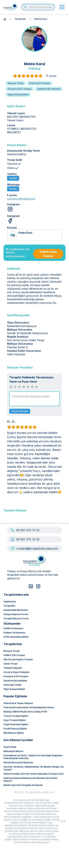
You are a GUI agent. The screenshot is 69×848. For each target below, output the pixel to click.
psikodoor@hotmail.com (21, 198)
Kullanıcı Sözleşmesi (14, 632)
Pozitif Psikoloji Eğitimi (15, 728)
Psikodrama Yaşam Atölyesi (18, 703)
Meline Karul (40, 19)
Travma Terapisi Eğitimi (16, 716)
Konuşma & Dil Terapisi (16, 676)
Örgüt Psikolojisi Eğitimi (16, 724)
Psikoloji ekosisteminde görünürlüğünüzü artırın (29, 707)
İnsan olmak (10, 747)
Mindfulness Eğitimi (14, 733)
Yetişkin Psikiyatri (13, 668)
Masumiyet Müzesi (13, 751)
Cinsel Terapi (11, 663)
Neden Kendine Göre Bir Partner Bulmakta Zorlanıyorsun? (34, 773)
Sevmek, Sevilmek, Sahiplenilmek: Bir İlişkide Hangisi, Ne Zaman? (34, 768)
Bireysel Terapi (12, 651)
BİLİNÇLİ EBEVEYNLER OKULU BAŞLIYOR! (25, 711)
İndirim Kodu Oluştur (48, 254)
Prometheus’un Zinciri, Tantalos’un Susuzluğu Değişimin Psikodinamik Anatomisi (33, 757)
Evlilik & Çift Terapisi (14, 655)
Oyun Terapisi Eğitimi (15, 720)
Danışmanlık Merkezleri (16, 610)
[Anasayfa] (5, 19)
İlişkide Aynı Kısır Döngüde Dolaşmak (23, 785)
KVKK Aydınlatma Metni (16, 637)
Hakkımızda (10, 601)
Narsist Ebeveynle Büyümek (18, 762)
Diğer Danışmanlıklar (14, 689)
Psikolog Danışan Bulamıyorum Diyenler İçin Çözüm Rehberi (30, 779)
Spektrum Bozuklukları (15, 680)
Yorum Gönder (19, 411)
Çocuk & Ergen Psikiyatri (16, 672)
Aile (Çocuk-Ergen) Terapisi (18, 659)
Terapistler (20, 19)
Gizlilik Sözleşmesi (13, 628)
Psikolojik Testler (13, 685)
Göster (13, 178)
